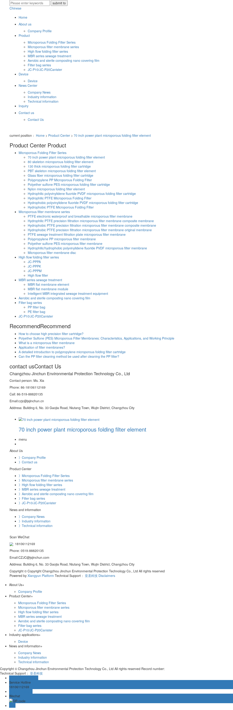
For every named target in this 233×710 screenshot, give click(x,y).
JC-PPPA (34, 261)
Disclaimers (107, 575)
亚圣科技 (91, 575)
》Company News (32, 516)
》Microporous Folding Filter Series (44, 475)
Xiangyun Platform (41, 575)
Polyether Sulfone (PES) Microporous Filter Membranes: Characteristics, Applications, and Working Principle (96, 338)
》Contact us (28, 462)
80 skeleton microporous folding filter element (60, 161)
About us (25, 24)
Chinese (15, 8)
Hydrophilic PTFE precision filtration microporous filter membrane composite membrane (91, 220)
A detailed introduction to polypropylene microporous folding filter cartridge (72, 352)
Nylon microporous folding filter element (56, 189)
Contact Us (36, 119)
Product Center (59, 135)
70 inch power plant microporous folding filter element (112, 135)
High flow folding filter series (48, 51)
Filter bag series (39, 65)
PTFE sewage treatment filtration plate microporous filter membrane (77, 234)
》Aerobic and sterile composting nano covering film (56, 494)
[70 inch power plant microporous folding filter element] (59, 419)
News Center (28, 85)
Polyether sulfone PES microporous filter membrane (65, 243)
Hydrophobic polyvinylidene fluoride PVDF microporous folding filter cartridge (83, 202)
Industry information (42, 96)
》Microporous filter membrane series (46, 480)
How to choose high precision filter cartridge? (51, 333)
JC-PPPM (35, 270)
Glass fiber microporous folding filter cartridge (60, 175)
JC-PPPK (34, 266)
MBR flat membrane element (48, 284)
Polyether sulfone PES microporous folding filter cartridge (69, 184)
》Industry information (35, 521)
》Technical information (36, 525)
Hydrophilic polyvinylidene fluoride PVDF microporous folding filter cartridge (82, 193)
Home (23, 17)
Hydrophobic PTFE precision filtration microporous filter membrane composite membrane (92, 225)
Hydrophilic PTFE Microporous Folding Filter (59, 198)
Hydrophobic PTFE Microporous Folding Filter (61, 207)
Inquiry (23, 106)
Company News (39, 92)
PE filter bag (36, 311)
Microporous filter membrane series (53, 47)
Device (23, 74)
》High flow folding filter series (40, 484)
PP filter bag (36, 307)
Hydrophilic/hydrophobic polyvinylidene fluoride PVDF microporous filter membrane (87, 248)
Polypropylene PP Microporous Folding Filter (60, 180)
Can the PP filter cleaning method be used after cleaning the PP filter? (69, 356)
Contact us (26, 112)
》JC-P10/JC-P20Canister (37, 503)
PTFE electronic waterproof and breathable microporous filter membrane (80, 216)
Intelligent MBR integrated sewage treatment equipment (68, 293)
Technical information (43, 101)
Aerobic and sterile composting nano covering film (63, 60)
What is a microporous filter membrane (47, 342)
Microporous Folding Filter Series (52, 42)
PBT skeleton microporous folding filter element (62, 171)
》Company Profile (32, 457)
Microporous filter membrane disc (52, 252)
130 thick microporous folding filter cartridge (59, 166)
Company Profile (40, 31)
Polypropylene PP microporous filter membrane (62, 239)
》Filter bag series (32, 498)
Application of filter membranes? (42, 347)
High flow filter (38, 275)
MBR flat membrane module (48, 289)
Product (24, 35)
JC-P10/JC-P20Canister (45, 69)
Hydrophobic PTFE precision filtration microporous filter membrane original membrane (90, 230)
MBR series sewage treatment (49, 56)
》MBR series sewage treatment (42, 489)
